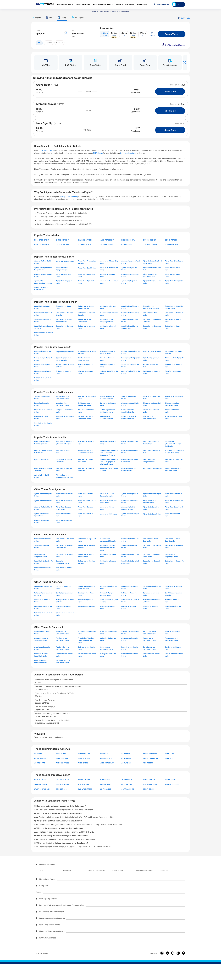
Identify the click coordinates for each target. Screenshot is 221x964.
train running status (128, 153)
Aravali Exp (43, 84)
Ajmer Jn (39, 92)
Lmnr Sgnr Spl (44, 123)
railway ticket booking (68, 196)
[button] (152, 34)
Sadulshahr (135, 92)
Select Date (170, 91)
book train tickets (46, 150)
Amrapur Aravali (46, 104)
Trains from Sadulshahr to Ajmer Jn (48, 737)
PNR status (98, 153)
